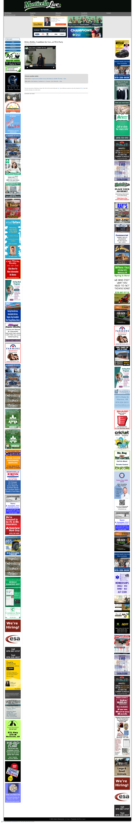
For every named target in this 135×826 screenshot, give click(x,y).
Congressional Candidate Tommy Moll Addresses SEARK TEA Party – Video (48, 78)
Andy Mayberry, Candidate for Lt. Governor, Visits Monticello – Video (46, 81)
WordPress (79, 819)
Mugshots (32, 13)
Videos (32, 15)
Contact (108, 13)
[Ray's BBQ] (122, 222)
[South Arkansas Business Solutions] (122, 429)
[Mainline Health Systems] (85, 26)
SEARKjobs (8, 13)
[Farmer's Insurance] (13, 362)
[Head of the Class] (13, 759)
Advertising (84, 15)
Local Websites (13, 50)
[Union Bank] (122, 180)
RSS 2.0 (81, 88)
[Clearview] (13, 469)
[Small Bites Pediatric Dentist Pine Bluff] (13, 258)
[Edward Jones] (50, 26)
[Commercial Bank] (13, 618)
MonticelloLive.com (10, 15)
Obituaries (58, 13)
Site (58, 88)
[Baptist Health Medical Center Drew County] (85, 37)
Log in (84, 819)
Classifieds (84, 13)
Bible (13, 42)
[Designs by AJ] (13, 71)
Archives (58, 15)
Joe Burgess (67, 819)
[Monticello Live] (50, 37)
